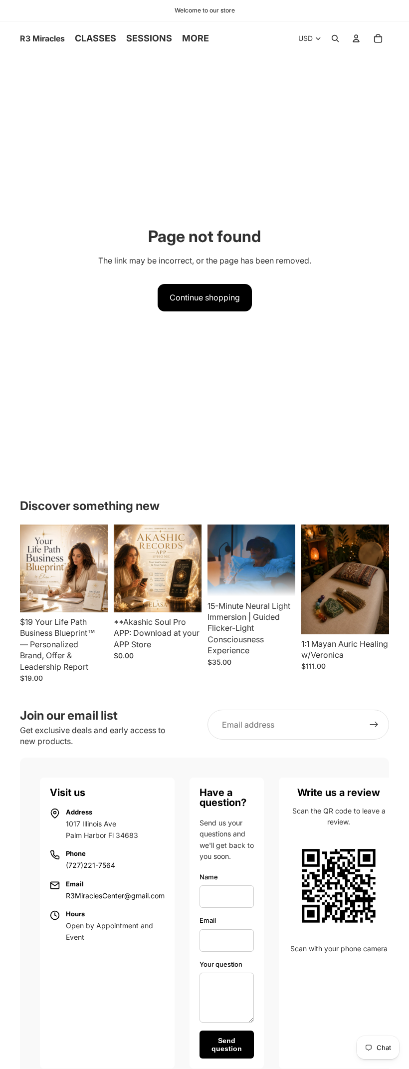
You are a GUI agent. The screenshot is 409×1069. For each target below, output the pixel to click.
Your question (221, 964)
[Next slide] (191, 568)
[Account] (356, 38)
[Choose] (374, 619)
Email (208, 920)
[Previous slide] (125, 568)
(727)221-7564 (90, 865)
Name (209, 877)
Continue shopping (205, 297)
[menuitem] (195, 38)
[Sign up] (374, 724)
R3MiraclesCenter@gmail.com (115, 895)
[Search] (335, 38)
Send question (226, 1045)
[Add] (92, 597)
